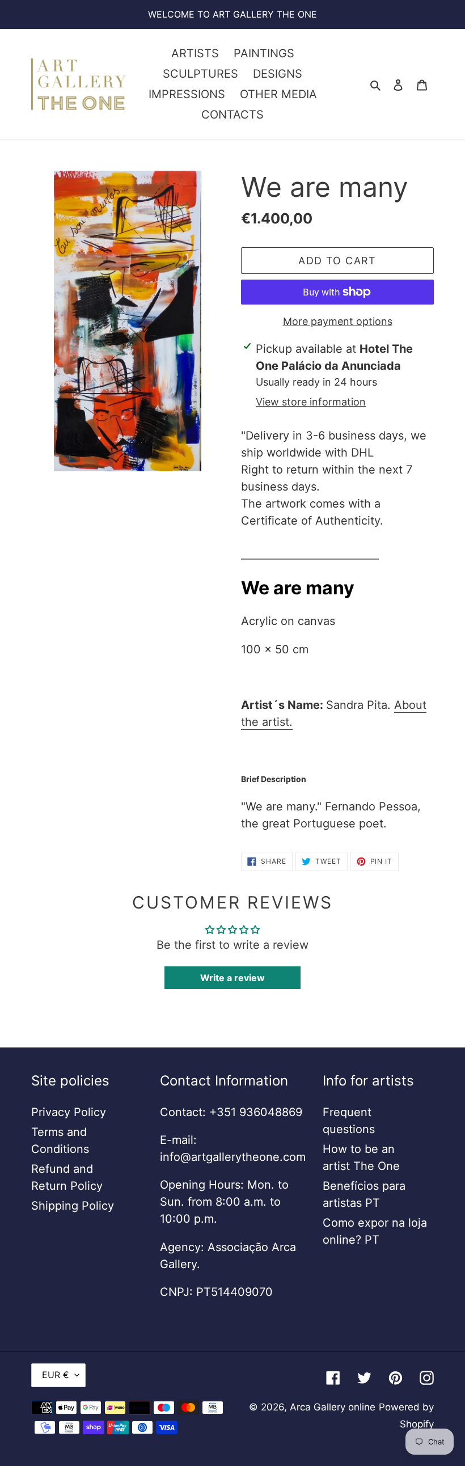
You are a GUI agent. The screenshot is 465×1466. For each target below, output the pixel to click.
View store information (311, 402)
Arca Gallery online (332, 1407)
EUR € (55, 1374)
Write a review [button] (232, 977)
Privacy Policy (68, 1112)
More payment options (337, 321)
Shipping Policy (72, 1205)
